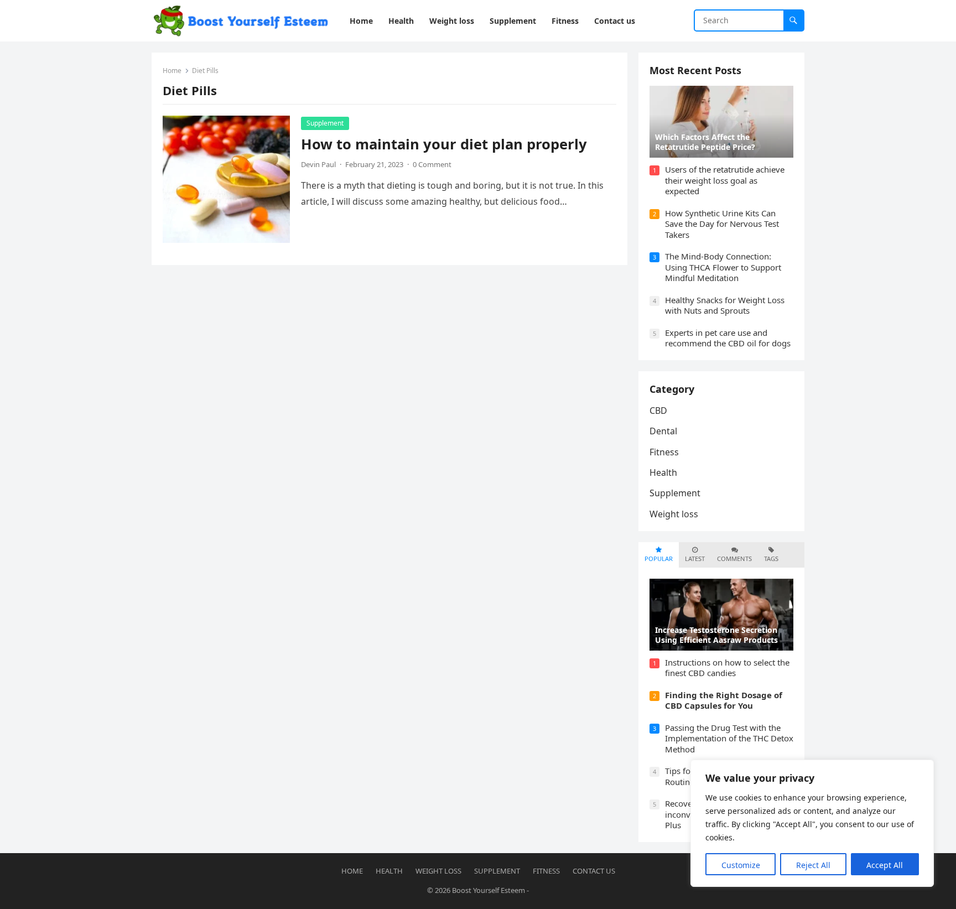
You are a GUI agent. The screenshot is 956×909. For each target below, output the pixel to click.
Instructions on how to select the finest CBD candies (727, 668)
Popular (659, 558)
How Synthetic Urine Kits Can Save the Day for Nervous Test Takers (722, 223)
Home (172, 70)
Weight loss (674, 514)
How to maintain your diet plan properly (444, 144)
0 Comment (432, 164)
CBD (658, 410)
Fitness (664, 452)
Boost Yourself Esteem (488, 890)
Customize (740, 865)
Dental (663, 431)
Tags (771, 558)
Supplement (325, 123)
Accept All (884, 865)
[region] (812, 823)
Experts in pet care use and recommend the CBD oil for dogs (728, 338)
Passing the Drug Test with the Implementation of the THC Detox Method (729, 738)
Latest (695, 558)
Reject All (813, 865)
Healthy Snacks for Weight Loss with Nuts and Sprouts (724, 305)
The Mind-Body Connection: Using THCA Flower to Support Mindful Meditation (723, 267)
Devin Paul (318, 164)
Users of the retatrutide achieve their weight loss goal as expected (724, 180)
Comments (734, 558)
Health (663, 472)
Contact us (594, 871)
